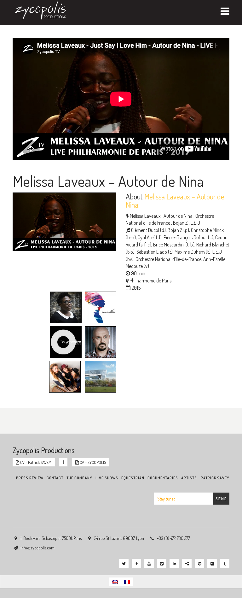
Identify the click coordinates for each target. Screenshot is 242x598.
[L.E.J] (63, 378)
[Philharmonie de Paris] (99, 378)
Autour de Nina (178, 216)
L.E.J (195, 223)
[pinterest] (199, 563)
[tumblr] (224, 563)
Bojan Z (180, 223)
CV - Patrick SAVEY (35, 462)
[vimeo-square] (161, 563)
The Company (79, 478)
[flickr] (212, 563)
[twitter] (124, 563)
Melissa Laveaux (145, 216)
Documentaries (162, 478)
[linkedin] (174, 563)
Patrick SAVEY (215, 478)
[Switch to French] (127, 581)
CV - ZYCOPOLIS (92, 462)
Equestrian (132, 478)
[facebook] (136, 563)
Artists (189, 478)
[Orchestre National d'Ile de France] (64, 343)
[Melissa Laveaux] (64, 308)
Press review (29, 478)
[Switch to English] (115, 581)
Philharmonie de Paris (150, 280)
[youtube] (149, 563)
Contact (55, 478)
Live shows (106, 478)
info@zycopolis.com (37, 547)
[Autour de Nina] (99, 308)
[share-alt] (187, 563)
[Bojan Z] (99, 343)
